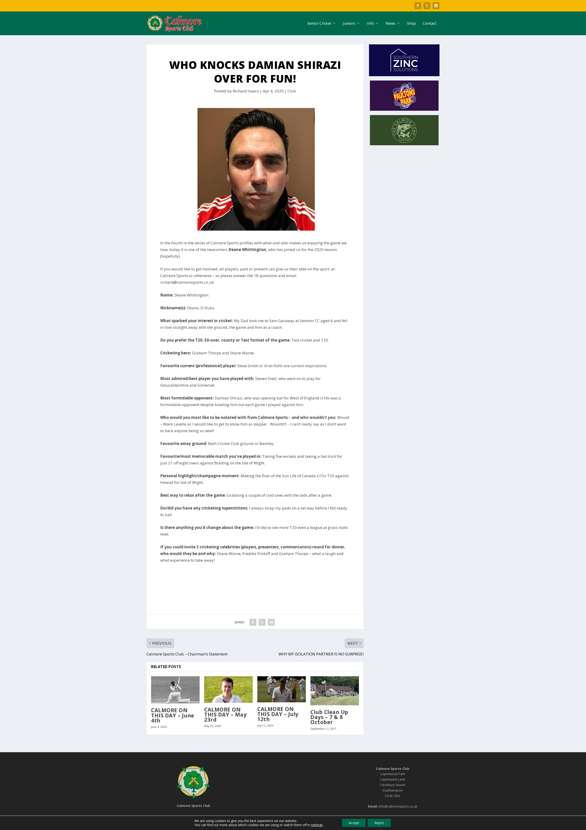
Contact (429, 24)
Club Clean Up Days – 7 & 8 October (329, 717)
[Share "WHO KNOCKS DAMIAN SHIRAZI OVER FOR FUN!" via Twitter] (262, 622)
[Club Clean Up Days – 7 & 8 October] (334, 690)
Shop (411, 24)
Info (370, 24)
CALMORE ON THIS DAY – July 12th (277, 714)
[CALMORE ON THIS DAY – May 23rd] (228, 689)
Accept (354, 823)
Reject (379, 823)
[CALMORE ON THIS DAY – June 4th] (175, 690)
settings (317, 825)
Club (292, 91)
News (390, 24)
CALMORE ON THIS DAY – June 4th (172, 715)
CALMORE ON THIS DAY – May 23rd (225, 714)
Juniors (349, 24)
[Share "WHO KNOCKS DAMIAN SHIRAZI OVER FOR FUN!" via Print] (271, 622)
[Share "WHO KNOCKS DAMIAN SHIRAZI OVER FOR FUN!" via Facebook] (253, 622)
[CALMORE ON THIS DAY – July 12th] (281, 689)
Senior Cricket (319, 24)
